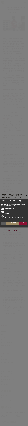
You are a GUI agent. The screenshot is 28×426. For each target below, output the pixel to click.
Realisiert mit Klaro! (23, 225)
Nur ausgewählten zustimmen (12, 223)
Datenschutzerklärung (10, 205)
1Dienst (7, 209)
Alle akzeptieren (23, 223)
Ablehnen (3, 223)
